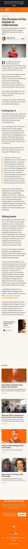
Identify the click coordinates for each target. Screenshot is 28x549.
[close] (26, 3)
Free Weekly (5, 16)
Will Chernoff (11, 38)
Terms (14, 540)
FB (7, 537)
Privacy (23, 537)
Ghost (17, 543)
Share (22, 38)
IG (3, 537)
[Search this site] (23, 9)
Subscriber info (14, 537)
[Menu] (25, 9)
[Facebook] (14, 526)
